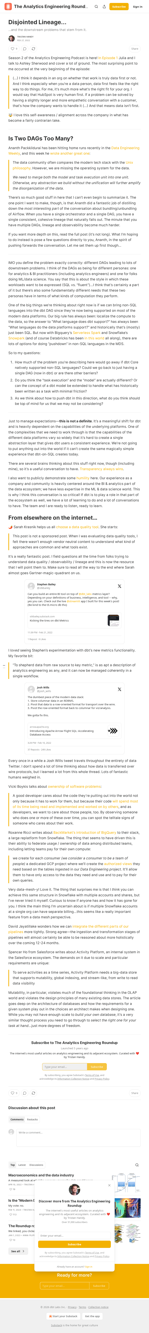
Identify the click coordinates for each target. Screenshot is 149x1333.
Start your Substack (65, 1316)
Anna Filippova (31, 1235)
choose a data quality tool (77, 527)
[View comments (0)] (24, 48)
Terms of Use (92, 1252)
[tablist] (24, 1119)
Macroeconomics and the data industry (41, 1175)
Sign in (137, 6)
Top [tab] (13, 1165)
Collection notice (98, 1307)
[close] (109, 1185)
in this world (94, 338)
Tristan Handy (25, 36)
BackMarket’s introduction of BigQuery (84, 832)
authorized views (118, 864)
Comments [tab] (17, 1119)
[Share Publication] (104, 6)
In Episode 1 (108, 58)
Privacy (72, 1307)
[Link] (3, 138)
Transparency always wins (101, 469)
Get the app (92, 1316)
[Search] (96, 6)
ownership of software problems (74, 786)
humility (83, 478)
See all (15, 1251)
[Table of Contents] (4, 666)
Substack (56, 1325)
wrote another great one (69, 153)
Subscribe (119, 6)
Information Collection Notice (73, 1256)
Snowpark (16, 338)
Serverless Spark (86, 333)
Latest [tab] (22, 1165)
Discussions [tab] (36, 1165)
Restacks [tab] (32, 1119)
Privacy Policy (102, 1256)
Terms (82, 1307)
